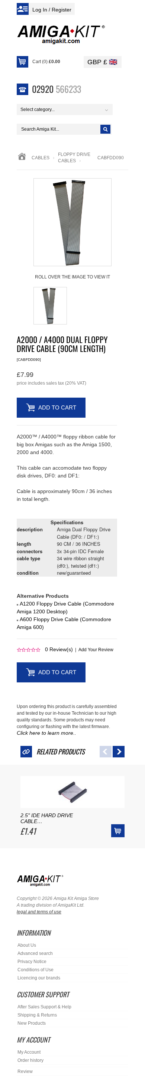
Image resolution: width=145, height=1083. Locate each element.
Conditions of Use (35, 969)
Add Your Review (95, 649)
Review (25, 1071)
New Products (31, 1023)
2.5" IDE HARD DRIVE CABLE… (46, 818)
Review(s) (59, 649)
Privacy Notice (31, 961)
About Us (26, 945)
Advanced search (35, 953)
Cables (40, 157)
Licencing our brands (38, 978)
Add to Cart (57, 407)
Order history (30, 1060)
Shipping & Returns (37, 1015)
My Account (29, 1052)
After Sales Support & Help (44, 1006)
